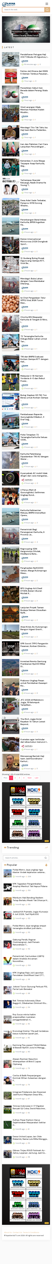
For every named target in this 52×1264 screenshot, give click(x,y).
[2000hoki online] (34, 823)
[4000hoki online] (18, 834)
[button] (5, 29)
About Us (8, 1232)
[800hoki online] (18, 823)
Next (29, 778)
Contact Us (17, 1232)
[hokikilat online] (34, 791)
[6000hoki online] (34, 834)
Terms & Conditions (31, 1232)
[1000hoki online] (18, 801)
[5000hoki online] (34, 801)
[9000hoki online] (34, 812)
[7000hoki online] (18, 812)
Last (36, 778)
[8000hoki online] (18, 791)
